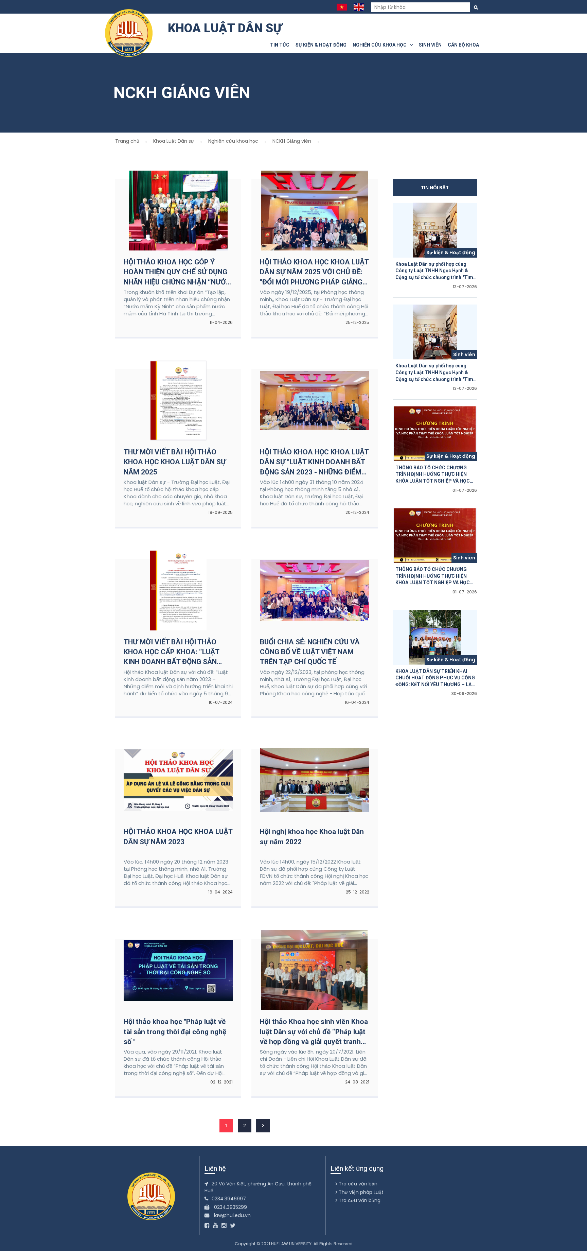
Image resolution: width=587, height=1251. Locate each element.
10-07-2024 (221, 702)
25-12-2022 (357, 892)
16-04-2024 (357, 702)
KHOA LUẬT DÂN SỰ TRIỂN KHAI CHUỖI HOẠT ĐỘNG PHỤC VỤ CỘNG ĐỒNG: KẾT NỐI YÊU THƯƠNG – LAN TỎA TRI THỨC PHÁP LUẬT (435, 678)
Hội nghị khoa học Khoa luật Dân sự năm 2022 (312, 837)
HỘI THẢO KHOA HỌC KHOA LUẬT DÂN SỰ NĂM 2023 (178, 837)
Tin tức (279, 45)
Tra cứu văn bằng (358, 1200)
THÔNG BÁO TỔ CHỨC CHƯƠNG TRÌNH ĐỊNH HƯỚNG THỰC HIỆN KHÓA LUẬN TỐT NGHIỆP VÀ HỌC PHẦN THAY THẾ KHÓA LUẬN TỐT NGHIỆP (433, 475)
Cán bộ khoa (463, 45)
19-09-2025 (220, 512)
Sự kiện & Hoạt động (321, 45)
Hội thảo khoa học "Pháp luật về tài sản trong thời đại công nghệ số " (175, 1032)
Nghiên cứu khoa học (381, 45)
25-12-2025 (357, 322)
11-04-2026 (221, 322)
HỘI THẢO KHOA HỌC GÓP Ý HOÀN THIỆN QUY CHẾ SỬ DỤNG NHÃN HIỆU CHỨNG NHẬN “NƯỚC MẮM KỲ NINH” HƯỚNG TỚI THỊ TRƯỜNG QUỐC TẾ (177, 272)
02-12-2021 (221, 1082)
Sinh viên (430, 45)
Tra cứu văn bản (357, 1183)
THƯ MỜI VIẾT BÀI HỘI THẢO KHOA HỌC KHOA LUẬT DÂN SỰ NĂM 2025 (175, 462)
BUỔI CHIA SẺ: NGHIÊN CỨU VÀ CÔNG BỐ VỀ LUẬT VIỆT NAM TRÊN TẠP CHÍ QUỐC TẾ (310, 652)
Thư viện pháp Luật (360, 1192)
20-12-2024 (357, 512)
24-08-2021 (357, 1082)
